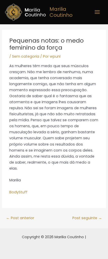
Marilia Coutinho (61, 12)
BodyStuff (18, 192)
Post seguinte (87, 217)
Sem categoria (25, 56)
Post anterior (20, 217)
